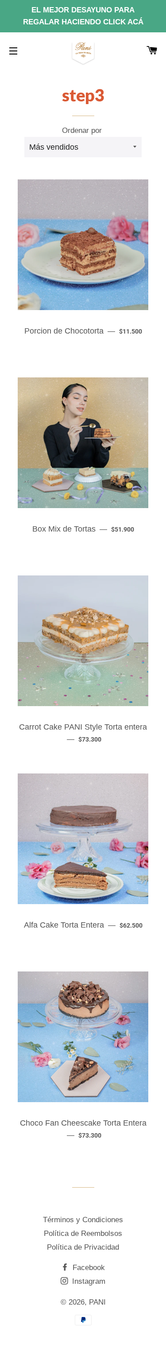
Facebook (87, 1267)
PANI (97, 1302)
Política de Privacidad (83, 1247)
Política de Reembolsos (83, 1233)
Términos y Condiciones (83, 1220)
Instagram (87, 1281)
